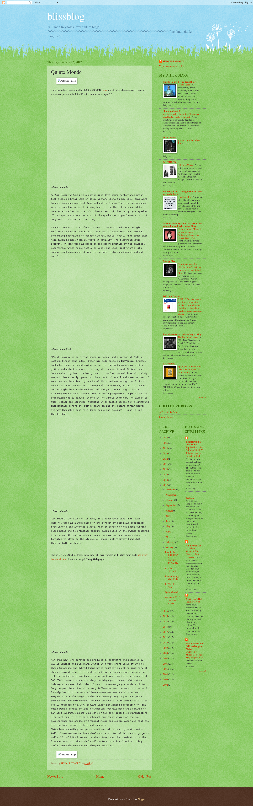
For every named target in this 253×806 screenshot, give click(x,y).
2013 (165, 626)
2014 (165, 621)
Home (100, 776)
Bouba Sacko (184, 84)
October (170, 500)
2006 (165, 663)
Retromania (169, 363)
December (171, 489)
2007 (165, 658)
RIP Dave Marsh (185, 164)
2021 (165, 464)
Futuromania (170, 137)
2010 (165, 642)
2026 (165, 437)
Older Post (145, 776)
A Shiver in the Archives (193, 547)
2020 (165, 469)
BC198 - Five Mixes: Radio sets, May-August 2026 (194, 654)
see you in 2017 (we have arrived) (172, 600)
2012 (165, 632)
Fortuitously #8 (193, 601)
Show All (202, 397)
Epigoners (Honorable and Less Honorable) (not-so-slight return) (190, 369)
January (170, 547)
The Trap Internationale (189, 337)
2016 (165, 610)
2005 (165, 668)
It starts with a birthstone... (193, 443)
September (171, 505)
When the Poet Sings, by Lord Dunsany (192, 554)
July (168, 515)
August (169, 510)
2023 (165, 453)
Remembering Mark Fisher (172, 578)
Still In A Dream (171, 296)
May (168, 526)
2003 (165, 679)
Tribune (190, 498)
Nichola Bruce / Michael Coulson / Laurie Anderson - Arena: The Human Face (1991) (189, 233)
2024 (165, 448)
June (168, 521)
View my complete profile (171, 66)
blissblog (66, 16)
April (169, 531)
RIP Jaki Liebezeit (170, 570)
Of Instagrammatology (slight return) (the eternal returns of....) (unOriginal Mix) (190, 268)
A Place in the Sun (168, 412)
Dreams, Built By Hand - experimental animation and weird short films (182, 225)
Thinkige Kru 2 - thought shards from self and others (182, 193)
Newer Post (55, 776)
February (170, 542)
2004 (165, 674)
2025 (165, 442)
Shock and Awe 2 (171, 111)
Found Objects (166, 416)
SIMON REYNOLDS (174, 61)
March (169, 537)
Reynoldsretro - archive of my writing (182, 334)
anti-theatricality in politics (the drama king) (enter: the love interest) (181, 115)
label (105, 90)
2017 (165, 485)
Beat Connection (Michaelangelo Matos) (194, 646)
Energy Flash (169, 261)
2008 (165, 653)
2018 (165, 479)
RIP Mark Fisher (170, 586)
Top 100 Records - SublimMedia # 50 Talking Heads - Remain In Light (194, 452)
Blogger (141, 799)
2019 (165, 474)
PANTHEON (169, 162)
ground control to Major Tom (189, 142)
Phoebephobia (185, 196)
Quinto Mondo (172, 592)
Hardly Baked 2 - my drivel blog (179, 82)
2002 (165, 684)
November (171, 494)
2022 (165, 458)
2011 (165, 637)
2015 (165, 616)
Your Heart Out (194, 599)
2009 (165, 647)
